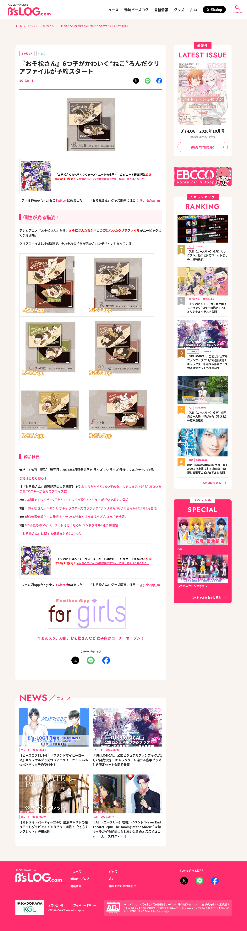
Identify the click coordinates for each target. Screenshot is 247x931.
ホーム (18, 25)
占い (193, 9)
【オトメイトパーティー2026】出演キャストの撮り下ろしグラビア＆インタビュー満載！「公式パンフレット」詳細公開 (53, 827)
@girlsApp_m (150, 200)
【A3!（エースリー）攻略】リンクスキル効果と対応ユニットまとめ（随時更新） (207, 255)
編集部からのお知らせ (122, 886)
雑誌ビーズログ (136, 9)
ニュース (111, 9)
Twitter (61, 200)
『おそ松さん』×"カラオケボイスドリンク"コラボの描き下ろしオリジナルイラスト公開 (207, 307)
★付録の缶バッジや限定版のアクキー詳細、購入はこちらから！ (113, 179)
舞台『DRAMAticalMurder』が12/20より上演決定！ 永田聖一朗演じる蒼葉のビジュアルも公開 (207, 468)
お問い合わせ (55, 905)
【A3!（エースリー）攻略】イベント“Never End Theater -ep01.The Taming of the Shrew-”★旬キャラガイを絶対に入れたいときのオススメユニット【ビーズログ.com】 (127, 829)
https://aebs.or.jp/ (160, 910)
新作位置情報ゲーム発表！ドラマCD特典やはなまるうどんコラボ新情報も (76, 516)
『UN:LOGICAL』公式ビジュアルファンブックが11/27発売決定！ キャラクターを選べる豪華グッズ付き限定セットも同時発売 (127, 760)
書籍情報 (161, 9)
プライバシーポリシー (83, 905)
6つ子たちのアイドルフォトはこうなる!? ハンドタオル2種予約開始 (71, 525)
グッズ (179, 9)
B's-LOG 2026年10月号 (202, 131)
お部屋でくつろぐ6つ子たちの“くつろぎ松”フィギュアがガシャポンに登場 (77, 499)
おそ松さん (48, 25)
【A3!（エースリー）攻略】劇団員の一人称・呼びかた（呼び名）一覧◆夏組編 (207, 416)
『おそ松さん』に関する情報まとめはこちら (50, 533)
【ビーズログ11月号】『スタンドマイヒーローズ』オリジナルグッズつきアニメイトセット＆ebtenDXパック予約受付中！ (53, 760)
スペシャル (32, 25)
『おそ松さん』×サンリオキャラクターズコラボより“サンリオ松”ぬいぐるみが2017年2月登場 (91, 508)
